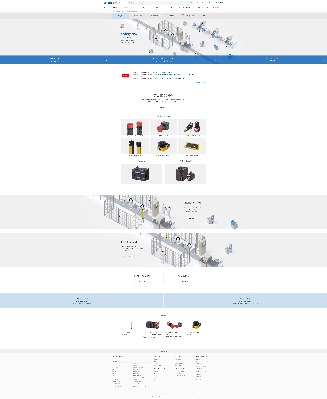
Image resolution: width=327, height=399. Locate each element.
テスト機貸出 (178, 359)
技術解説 (135, 379)
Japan (123, 2)
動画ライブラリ (136, 371)
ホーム (106, 8)
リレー (113, 377)
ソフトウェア (157, 381)
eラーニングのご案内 (179, 371)
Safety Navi (120, 16)
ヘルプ (137, 393)
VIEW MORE (163, 107)
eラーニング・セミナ (181, 369)
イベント (156, 363)
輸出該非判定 (178, 365)
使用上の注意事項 (137, 381)
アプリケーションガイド (158, 72)
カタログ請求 (208, 3)
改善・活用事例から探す (117, 387)
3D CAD (155, 377)
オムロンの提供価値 (184, 8)
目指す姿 (198, 359)
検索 (192, 3)
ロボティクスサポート (180, 361)
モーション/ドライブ (117, 367)
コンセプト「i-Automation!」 (202, 361)
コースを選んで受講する (180, 373)
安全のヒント (206, 16)
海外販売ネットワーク (200, 376)
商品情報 (115, 8)
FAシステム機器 (115, 365)
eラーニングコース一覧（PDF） (182, 375)
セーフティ (114, 371)
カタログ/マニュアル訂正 (138, 377)
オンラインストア (218, 8)
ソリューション (129, 8)
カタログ (156, 371)
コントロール (115, 379)
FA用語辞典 (135, 385)
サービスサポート (180, 357)
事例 (155, 361)
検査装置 (114, 373)
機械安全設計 (170, 15)
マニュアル (156, 373)
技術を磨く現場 (199, 368)
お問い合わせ (199, 3)
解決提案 (156, 359)
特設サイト (124, 11)
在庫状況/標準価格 (137, 365)
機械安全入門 (154, 16)
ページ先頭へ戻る (164, 351)
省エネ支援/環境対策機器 (117, 383)
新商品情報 (135, 364)
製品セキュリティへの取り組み (140, 387)
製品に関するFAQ (137, 383)
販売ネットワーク (203, 8)
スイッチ (114, 375)
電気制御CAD (157, 379)
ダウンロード (145, 8)
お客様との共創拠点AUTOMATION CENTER (201, 365)
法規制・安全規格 (188, 15)
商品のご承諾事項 (191, 393)
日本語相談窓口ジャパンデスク (182, 363)
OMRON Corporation (127, 393)
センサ (113, 364)
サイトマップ (146, 393)
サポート (158, 8)
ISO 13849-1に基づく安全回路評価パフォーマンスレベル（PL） (163, 60)
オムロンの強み (199, 363)
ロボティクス (115, 369)
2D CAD (155, 375)
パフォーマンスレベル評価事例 (272, 60)
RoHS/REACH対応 (137, 375)
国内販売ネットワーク (200, 374)
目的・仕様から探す (116, 385)
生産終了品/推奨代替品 (138, 367)
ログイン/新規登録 (218, 3)
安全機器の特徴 (138, 16)
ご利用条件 (180, 393)
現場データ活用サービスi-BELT (161, 365)
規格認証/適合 (136, 373)
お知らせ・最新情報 (118, 357)
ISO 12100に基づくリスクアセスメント (54, 60)
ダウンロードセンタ (159, 369)
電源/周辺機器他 (116, 381)
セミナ (170, 8)
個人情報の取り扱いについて (168, 393)
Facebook (202, 393)
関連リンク (155, 393)
